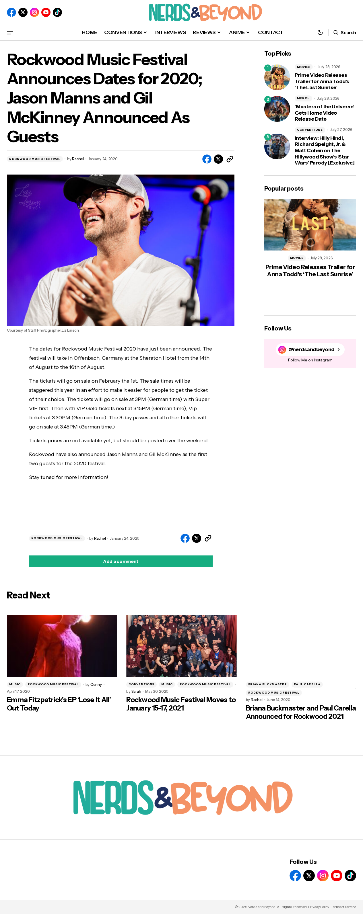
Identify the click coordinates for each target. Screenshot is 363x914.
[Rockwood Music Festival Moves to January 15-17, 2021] (181, 646)
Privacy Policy (318, 907)
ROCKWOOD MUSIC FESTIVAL (35, 159)
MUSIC (15, 684)
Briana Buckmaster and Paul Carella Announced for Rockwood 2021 (301, 712)
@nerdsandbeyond (311, 350)
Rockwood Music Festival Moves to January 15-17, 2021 (181, 704)
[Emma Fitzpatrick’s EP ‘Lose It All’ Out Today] (62, 646)
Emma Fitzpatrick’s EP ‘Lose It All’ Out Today (59, 704)
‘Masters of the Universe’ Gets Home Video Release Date (324, 113)
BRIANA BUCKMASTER (267, 684)
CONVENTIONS (310, 130)
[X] (23, 12)
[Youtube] (46, 12)
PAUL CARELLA (307, 684)
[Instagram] (34, 12)
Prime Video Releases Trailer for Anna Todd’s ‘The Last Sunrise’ (322, 81)
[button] (10, 32)
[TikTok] (57, 12)
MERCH (303, 98)
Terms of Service (343, 907)
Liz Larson (70, 330)
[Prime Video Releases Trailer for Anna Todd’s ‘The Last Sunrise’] (277, 77)
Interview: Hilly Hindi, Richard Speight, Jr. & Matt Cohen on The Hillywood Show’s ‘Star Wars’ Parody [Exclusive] (324, 150)
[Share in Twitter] (218, 159)
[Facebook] (11, 12)
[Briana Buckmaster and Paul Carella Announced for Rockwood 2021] (301, 646)
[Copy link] (229, 159)
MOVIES (303, 67)
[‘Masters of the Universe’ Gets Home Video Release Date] (277, 109)
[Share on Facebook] (206, 159)
